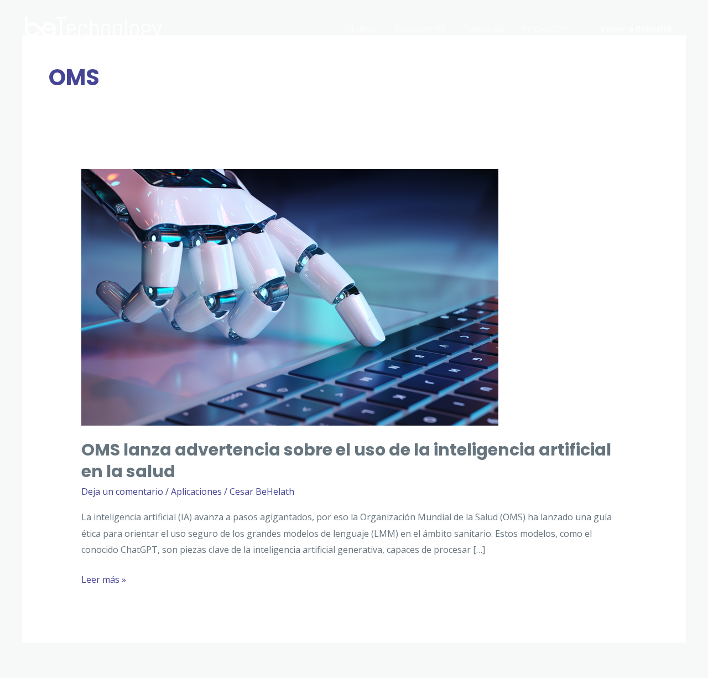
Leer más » (103, 580)
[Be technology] (94, 27)
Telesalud (483, 28)
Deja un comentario (122, 491)
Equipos (360, 28)
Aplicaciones (419, 28)
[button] (636, 28)
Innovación (544, 28)
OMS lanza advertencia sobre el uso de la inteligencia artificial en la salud (346, 460)
